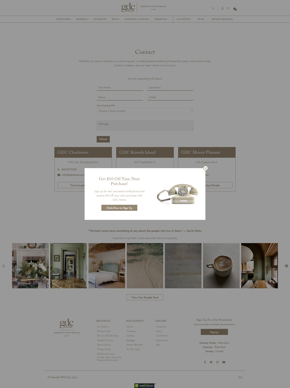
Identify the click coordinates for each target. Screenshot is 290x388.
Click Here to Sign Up (119, 208)
